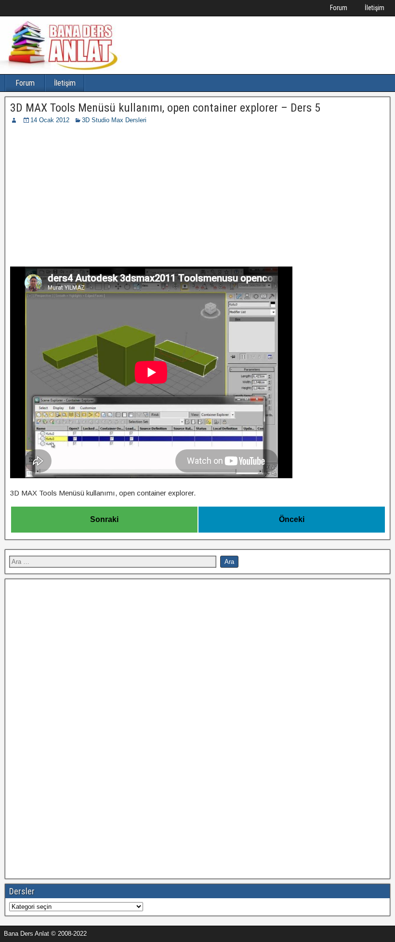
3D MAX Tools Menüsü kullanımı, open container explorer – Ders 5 (165, 108)
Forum (338, 8)
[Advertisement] (197, 197)
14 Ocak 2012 (49, 120)
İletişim (374, 8)
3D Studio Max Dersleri (114, 120)
